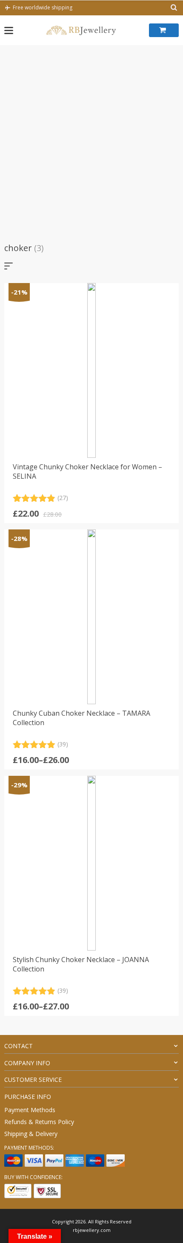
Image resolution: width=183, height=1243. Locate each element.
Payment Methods (29, 1110)
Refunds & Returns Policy (39, 1122)
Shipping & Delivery (30, 1134)
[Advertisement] (91, 141)
